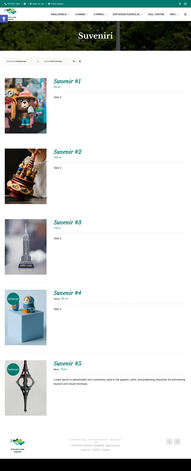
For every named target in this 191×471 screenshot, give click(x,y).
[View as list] (80, 61)
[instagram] (185, 4)
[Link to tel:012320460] (5, 4)
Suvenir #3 (67, 222)
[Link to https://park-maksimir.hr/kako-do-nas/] (30, 4)
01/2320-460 (14, 4)
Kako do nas (38, 4)
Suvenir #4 (67, 293)
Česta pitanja (57, 4)
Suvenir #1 (67, 81)
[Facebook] (169, 442)
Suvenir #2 (68, 152)
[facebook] (180, 4)
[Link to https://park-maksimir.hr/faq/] (49, 4)
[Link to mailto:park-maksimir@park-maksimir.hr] (25, 4)
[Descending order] (38, 61)
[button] (4, 19)
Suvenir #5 (67, 363)
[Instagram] (177, 442)
